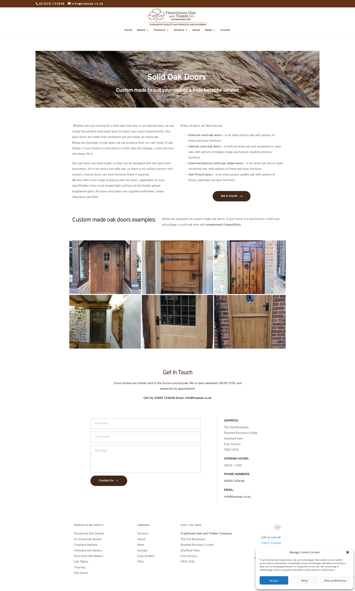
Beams (141, 30)
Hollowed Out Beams (88, 551)
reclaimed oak (117, 137)
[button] (347, 552)
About (196, 30)
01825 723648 (271, 543)
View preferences (335, 580)
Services (179, 30)
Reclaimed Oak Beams (89, 534)
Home (128, 30)
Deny (304, 580)
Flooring (79, 567)
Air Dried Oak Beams (88, 539)
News (208, 30)
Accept (274, 580)
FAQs (141, 562)
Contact (225, 30)
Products (159, 30)
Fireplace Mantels (85, 545)
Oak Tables (81, 562)
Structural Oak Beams (89, 556)
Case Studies (146, 556)
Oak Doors (81, 573)
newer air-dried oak (145, 137)
